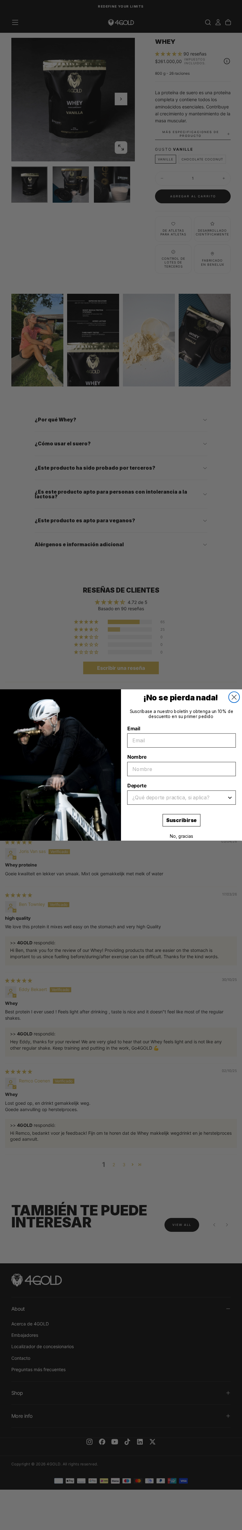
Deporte (137, 786)
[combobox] (179, 797)
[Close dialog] (234, 697)
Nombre (137, 757)
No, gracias (181, 836)
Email (133, 728)
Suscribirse (181, 820)
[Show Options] (230, 797)
